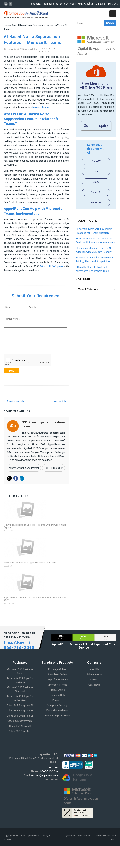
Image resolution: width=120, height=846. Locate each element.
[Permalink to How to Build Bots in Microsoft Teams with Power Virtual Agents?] (36, 510)
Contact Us (94, 684)
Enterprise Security (57, 705)
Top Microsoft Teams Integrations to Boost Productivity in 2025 (35, 599)
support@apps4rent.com (44, 775)
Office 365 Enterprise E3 (20, 710)
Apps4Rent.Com (33, 835)
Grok (96, 171)
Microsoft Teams (49, 49)
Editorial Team (48, 52)
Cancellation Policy (101, 835)
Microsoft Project (57, 684)
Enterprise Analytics (57, 710)
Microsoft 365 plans (51, 266)
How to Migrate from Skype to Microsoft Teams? (30, 562)
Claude (96, 182)
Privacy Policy (84, 835)
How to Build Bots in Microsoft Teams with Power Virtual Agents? (35, 526)
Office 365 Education (20, 731)
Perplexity (96, 202)
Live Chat (87, 3)
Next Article (61, 401)
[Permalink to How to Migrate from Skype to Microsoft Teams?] (36, 547)
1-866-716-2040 (107, 3)
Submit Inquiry (96, 126)
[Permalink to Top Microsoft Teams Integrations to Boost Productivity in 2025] (36, 582)
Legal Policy (69, 835)
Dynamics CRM (57, 695)
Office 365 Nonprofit (20, 726)
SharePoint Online (57, 674)
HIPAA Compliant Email (57, 715)
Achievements (94, 674)
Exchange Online (57, 669)
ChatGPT (96, 161)
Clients (94, 679)
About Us (94, 669)
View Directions (51, 779)
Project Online (57, 689)
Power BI (57, 700)
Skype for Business (57, 679)
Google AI (96, 192)
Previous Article (14, 401)
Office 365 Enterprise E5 (20, 715)
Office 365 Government (20, 720)
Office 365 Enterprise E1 (20, 705)
